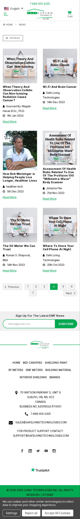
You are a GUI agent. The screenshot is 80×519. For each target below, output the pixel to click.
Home (9, 24)
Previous (13, 286)
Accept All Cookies (57, 513)
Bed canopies (32, 362)
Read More (10, 121)
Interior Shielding (33, 377)
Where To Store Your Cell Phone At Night (58, 247)
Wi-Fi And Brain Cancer (60, 87)
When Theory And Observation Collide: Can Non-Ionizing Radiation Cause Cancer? (18, 93)
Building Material (58, 370)
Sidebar (14, 38)
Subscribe (66, 323)
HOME (16, 362)
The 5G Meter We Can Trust (19, 247)
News (22, 24)
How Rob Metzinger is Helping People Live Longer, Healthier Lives (20, 177)
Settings (11, 513)
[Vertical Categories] (5, 14)
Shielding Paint (56, 362)
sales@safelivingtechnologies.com (41, 422)
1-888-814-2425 (40, 3)
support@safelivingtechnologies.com (41, 435)
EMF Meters (34, 370)
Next (69, 293)
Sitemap (48, 494)
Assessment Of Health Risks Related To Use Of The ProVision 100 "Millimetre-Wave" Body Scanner (59, 175)
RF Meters (16, 370)
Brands (54, 377)
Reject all (31, 513)
